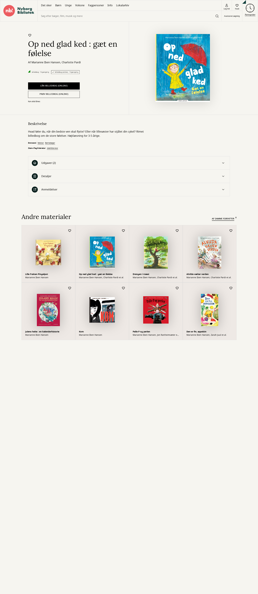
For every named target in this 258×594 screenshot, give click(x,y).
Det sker (46, 5)
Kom (81, 331)
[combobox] (129, 16)
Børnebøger (50, 143)
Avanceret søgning (232, 16)
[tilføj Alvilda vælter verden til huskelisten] (231, 231)
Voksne (80, 5)
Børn (58, 5)
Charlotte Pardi (71, 62)
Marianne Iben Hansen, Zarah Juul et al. (206, 335)
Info (110, 5)
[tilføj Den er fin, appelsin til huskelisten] (231, 288)
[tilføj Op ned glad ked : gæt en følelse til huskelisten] (30, 35)
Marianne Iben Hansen (46, 62)
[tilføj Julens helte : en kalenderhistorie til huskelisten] (70, 288)
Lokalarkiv (122, 5)
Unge (68, 5)
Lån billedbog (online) (53, 85)
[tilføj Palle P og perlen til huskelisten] (177, 288)
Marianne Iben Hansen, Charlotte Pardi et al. (101, 277)
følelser (41, 143)
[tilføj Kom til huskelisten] (123, 288)
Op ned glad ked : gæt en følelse (95, 274)
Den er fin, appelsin (196, 331)
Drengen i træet (141, 274)
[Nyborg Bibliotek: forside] (18, 10)
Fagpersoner (96, 5)
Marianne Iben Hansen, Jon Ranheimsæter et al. (155, 335)
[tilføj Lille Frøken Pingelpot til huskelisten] (70, 231)
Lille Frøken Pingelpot (36, 274)
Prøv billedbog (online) (54, 94)
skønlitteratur (52, 148)
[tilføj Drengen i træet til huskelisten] (177, 231)
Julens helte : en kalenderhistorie (42, 331)
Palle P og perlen (141, 331)
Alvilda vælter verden (197, 274)
